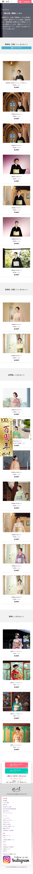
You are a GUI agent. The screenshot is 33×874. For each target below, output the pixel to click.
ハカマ (4, 837)
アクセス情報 (6, 802)
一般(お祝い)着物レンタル (8, 839)
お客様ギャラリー (7, 849)
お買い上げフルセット (8, 820)
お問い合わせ (6, 811)
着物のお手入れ (6, 828)
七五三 (4, 841)
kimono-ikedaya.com (22, 867)
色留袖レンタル (16, 326)
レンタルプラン (6, 818)
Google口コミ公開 (7, 806)
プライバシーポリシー (8, 813)
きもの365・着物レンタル (8, 826)
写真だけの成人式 (7, 824)
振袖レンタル (16, 653)
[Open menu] (3, 1)
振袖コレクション (7, 835)
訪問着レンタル (16, 412)
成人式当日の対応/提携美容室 (9, 809)
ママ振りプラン (6, 822)
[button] (24, 1)
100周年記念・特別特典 (8, 830)
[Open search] (12, 1)
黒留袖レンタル (16, 85)
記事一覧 (5, 804)
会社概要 (5, 800)
